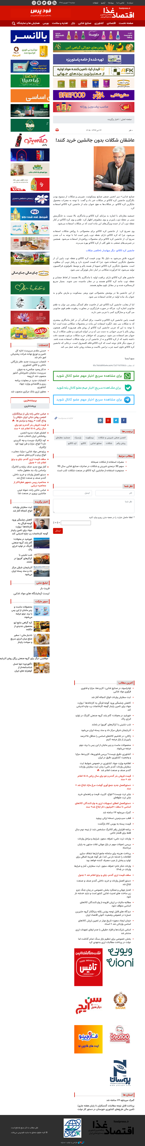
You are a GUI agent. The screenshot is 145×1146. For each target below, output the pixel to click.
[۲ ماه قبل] (42, 626)
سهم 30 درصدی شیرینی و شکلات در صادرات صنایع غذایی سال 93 (90, 466)
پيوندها (111, 3)
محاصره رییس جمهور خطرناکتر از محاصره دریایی (30, 484)
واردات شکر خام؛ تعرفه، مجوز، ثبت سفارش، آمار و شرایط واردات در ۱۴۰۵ (102, 868)
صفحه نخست (126, 23)
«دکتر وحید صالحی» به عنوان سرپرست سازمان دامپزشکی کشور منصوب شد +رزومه (29, 373)
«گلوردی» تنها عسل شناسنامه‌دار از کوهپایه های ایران (22, 667)
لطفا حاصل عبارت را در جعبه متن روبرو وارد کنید (111, 517)
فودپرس (114, 13)
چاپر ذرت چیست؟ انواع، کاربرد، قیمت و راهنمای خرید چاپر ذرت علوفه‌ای (104, 796)
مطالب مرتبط (126, 456)
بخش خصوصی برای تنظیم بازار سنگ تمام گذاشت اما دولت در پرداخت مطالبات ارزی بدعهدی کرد (104, 940)
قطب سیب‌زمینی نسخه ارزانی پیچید (113, 818)
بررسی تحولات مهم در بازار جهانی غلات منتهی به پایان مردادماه (104, 846)
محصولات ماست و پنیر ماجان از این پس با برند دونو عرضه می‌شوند (21, 612)
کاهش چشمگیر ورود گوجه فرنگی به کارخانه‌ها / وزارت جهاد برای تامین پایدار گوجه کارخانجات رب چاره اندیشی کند (29, 527)
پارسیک (77, 438)
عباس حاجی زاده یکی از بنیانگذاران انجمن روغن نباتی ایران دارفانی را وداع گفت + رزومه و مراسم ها (29, 417)
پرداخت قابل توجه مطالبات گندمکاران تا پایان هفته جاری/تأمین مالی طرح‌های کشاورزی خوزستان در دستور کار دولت (105, 1107)
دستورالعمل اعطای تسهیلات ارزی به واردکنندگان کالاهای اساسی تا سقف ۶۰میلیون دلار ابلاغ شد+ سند (103, 805)
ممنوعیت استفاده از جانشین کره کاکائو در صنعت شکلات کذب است (90, 471)
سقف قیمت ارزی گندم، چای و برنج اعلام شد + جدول (28, 461)
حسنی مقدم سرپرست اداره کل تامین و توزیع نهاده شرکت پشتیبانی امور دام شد (28, 354)
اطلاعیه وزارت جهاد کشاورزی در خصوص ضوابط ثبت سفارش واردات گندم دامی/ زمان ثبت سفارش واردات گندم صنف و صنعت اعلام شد (105, 766)
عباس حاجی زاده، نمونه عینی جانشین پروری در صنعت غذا (31, 492)
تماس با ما (120, 3)
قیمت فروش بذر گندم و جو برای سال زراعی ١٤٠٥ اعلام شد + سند (30, 426)
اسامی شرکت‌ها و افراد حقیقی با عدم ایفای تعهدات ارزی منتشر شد (103, 931)
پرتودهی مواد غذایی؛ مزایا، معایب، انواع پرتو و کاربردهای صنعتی (28, 453)
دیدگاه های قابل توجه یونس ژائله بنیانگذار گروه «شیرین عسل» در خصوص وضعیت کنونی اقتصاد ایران (103, 913)
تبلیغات (95, 3)
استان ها (128, 1095)
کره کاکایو (72, 443)
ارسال (57, 531)
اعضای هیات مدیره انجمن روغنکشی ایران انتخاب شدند (32, 434)
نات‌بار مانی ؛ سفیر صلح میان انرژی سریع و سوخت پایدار (21, 638)
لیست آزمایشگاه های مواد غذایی (31, 593)
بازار (73, 23)
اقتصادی (111, 23)
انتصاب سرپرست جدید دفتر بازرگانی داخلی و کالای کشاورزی (28, 363)
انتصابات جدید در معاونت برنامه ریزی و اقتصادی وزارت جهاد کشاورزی (30, 384)
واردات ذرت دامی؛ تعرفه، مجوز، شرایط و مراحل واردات (104, 839)
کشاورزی (99, 23)
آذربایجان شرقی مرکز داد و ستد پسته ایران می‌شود (22, 571)
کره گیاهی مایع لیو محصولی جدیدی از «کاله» (23, 626)
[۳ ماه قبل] (42, 639)
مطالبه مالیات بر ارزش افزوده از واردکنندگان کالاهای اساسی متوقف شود (105, 904)
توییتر (44, 3)
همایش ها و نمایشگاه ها (26, 23)
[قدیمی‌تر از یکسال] (42, 668)
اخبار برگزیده (113, 119)
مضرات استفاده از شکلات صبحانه (107, 462)
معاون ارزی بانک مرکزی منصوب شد (28, 392)
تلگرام (39, 3)
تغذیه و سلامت (60, 23)
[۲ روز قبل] (42, 543)
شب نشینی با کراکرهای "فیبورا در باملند (23, 558)
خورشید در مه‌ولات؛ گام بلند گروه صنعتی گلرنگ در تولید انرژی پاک (22, 544)
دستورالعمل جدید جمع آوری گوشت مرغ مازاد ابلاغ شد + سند (103, 787)
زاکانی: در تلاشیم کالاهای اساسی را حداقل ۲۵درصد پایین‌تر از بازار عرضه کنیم (105, 738)
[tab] (30, 400)
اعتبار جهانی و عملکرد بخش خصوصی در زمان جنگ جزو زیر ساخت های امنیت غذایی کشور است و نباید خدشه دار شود (103, 893)
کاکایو (83, 443)
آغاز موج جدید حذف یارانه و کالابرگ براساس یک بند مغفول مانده (28, 468)
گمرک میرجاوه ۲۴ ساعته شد (117, 813)
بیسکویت (90, 438)
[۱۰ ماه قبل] (42, 651)
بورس (46, 23)
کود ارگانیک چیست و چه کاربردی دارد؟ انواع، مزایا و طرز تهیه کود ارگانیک (30, 443)
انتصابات (43, 345)
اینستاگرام (34, 3)
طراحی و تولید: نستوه (69, 1142)
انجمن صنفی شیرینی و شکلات (112, 438)
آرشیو (103, 3)
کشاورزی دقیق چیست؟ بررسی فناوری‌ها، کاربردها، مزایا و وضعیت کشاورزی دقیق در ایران (103, 756)
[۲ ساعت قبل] (42, 511)
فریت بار (45, 588)
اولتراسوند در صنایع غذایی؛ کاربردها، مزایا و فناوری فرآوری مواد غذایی (106, 690)
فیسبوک (49, 3)
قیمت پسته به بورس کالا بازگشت (114, 824)
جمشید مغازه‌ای (63, 438)
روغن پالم (121, 443)
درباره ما (130, 3)
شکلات (109, 443)
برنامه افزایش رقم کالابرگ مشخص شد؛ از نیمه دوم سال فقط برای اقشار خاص (103, 831)
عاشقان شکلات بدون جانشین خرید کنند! (95, 140)
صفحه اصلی (126, 119)
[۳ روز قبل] (42, 610)
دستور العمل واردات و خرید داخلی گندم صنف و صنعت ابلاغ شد (29, 476)
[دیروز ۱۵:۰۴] (42, 523)
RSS (54, 3)
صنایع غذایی (84, 23)
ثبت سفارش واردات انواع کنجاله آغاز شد (22, 509)
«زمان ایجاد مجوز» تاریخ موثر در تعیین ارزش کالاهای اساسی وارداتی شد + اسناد (104, 922)
